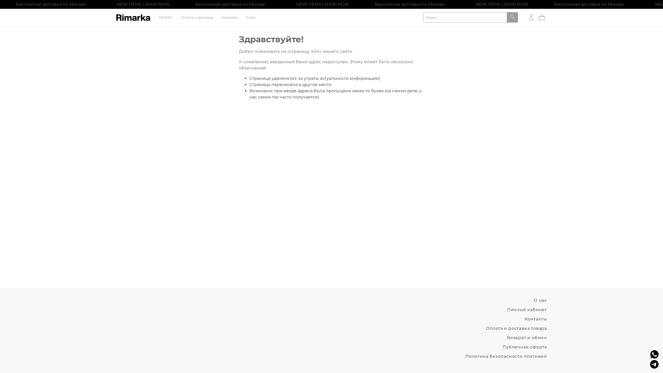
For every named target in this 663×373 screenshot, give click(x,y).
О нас (251, 17)
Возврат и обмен (527, 337)
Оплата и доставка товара (516, 328)
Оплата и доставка (197, 17)
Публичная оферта (524, 347)
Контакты (229, 17)
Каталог (165, 17)
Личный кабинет (527, 309)
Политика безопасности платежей (506, 356)
